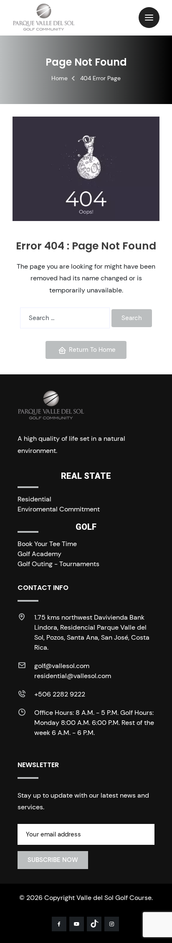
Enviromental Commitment (59, 509)
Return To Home (92, 350)
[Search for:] (65, 318)
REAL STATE (86, 476)
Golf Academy (39, 553)
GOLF (86, 527)
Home (59, 78)
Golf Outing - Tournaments (58, 563)
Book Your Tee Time (47, 543)
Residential (34, 499)
